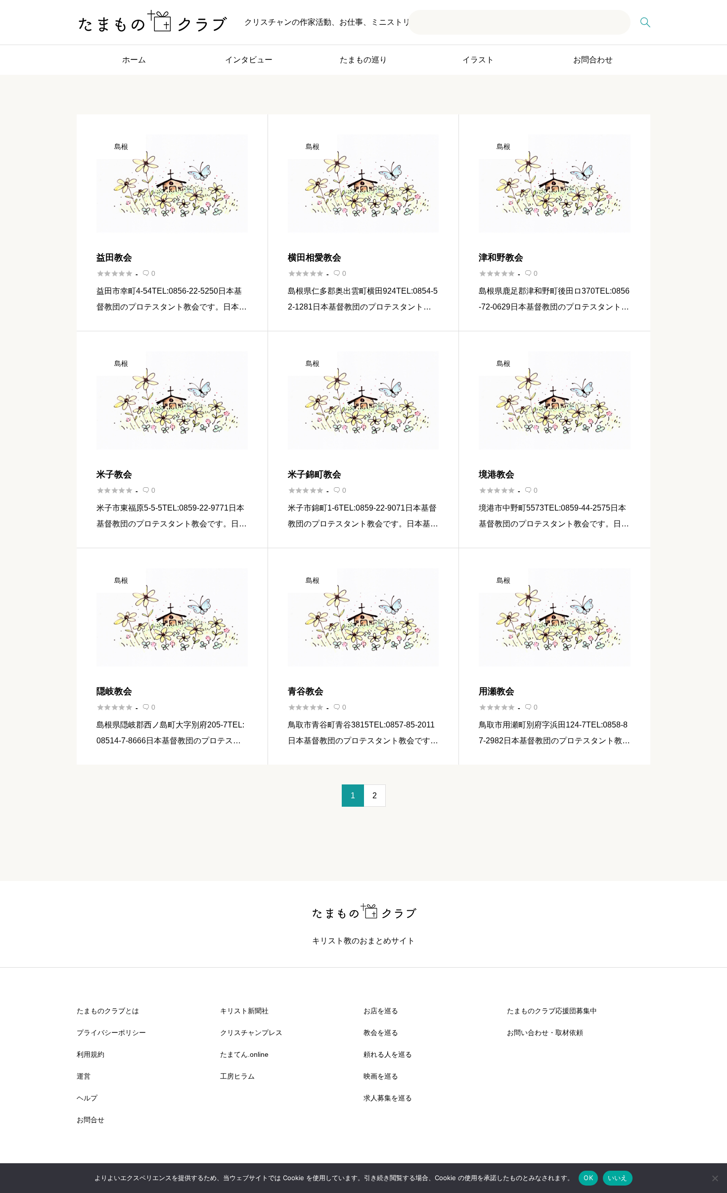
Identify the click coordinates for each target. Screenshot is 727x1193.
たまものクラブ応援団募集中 (552, 1011)
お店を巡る (381, 1011)
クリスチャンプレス (251, 1033)
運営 (84, 1076)
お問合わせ (593, 59)
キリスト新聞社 (244, 1011)
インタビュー (249, 59)
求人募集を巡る (388, 1098)
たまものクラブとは (108, 1011)
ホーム (134, 59)
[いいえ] (715, 1178)
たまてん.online (244, 1054)
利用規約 (90, 1054)
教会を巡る (381, 1033)
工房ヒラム (237, 1076)
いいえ (618, 1178)
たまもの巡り (363, 59)
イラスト (478, 59)
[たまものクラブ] (152, 22)
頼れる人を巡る (388, 1054)
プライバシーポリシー (111, 1033)
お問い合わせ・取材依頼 (545, 1033)
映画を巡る (381, 1076)
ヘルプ (87, 1098)
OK (588, 1178)
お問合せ (90, 1120)
